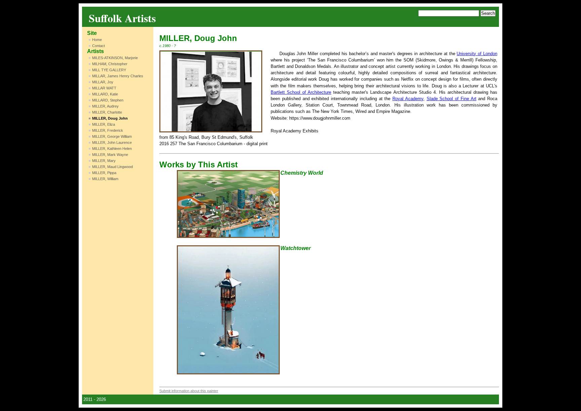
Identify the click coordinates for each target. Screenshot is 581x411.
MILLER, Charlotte (107, 112)
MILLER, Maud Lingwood (112, 167)
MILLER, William (105, 179)
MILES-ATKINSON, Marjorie (115, 58)
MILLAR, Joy (102, 82)
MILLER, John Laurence (112, 142)
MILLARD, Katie (105, 94)
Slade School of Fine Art (451, 98)
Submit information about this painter (188, 391)
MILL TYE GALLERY (109, 70)
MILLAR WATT (104, 88)
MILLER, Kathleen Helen (112, 149)
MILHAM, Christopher (109, 64)
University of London (477, 53)
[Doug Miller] (210, 91)
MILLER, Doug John (110, 118)
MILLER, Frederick (107, 130)
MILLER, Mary (104, 161)
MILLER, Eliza (103, 124)
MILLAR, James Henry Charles (117, 76)
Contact (98, 46)
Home (97, 40)
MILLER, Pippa (104, 173)
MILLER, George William (112, 136)
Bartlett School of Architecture (301, 92)
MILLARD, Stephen (107, 100)
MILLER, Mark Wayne (110, 155)
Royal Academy (407, 98)
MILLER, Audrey (105, 106)
